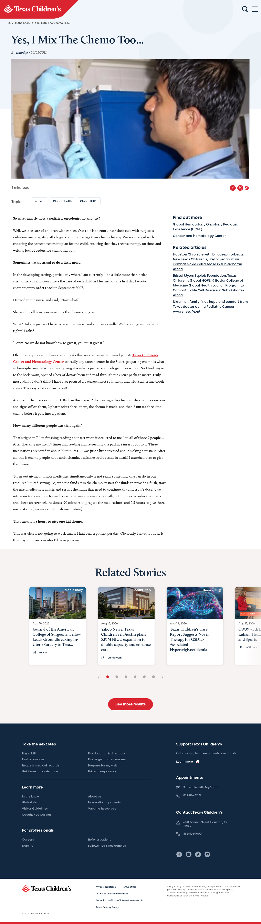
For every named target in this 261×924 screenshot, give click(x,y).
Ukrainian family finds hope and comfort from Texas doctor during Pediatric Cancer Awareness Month (210, 306)
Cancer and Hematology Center (199, 236)
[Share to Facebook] (233, 188)
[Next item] (161, 677)
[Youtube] (207, 854)
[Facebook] (179, 854)
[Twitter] (198, 854)
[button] (247, 188)
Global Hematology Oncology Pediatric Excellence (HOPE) (205, 227)
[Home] (9, 23)
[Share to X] (240, 188)
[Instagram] (189, 854)
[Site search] (245, 9)
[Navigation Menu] (255, 9)
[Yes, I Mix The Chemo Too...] (39, 9)
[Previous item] (100, 677)
